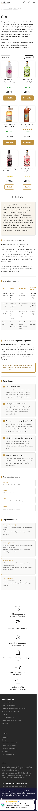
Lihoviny (5, 482)
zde (26, 795)
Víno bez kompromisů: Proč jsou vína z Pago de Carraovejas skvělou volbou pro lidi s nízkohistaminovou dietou (17, 768)
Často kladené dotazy (9, 749)
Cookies (5, 714)
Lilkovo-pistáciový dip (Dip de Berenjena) (16, 773)
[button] (34, 800)
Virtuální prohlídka (8, 754)
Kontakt (4, 737)
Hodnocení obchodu (9, 746)
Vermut (5, 507)
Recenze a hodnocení (9, 743)
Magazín (5, 723)
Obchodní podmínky (9, 706)
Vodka (5, 490)
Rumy (4, 498)
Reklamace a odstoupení (10, 711)
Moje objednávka (8, 703)
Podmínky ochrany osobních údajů (14, 709)
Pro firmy (5, 752)
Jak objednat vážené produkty (12, 720)
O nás (4, 740)
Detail (9, 187)
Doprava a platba (8, 717)
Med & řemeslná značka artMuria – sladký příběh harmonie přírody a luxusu (16, 776)
